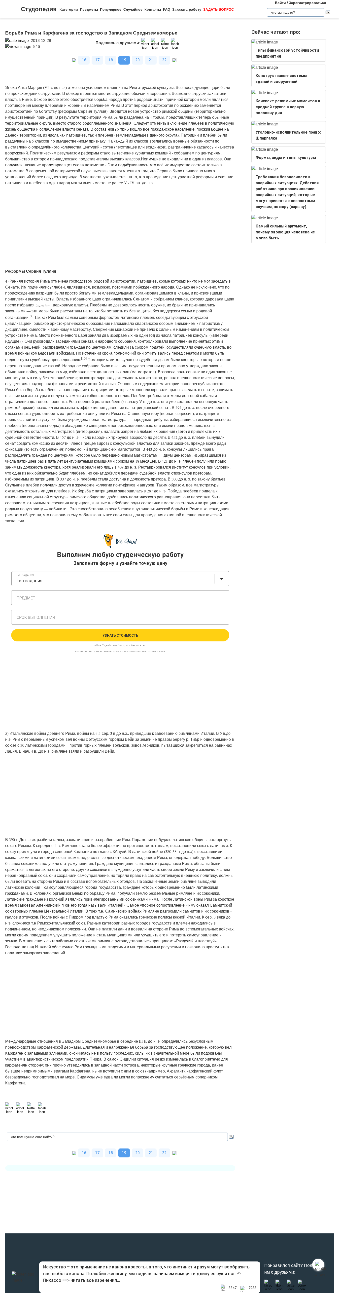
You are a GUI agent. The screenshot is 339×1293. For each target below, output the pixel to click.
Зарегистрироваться (307, 3)
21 (151, 60)
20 (137, 60)
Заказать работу (186, 9)
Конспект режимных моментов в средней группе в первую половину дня (288, 107)
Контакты (152, 9)
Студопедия (39, 9)
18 (110, 60)
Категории (69, 9)
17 (97, 60)
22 (164, 60)
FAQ (166, 9)
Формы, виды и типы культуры (286, 157)
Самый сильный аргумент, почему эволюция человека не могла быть (285, 232)
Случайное (132, 9)
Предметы (89, 9)
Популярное (110, 9)
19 (124, 60)
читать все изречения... (95, 1280)
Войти (280, 3)
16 (84, 60)
